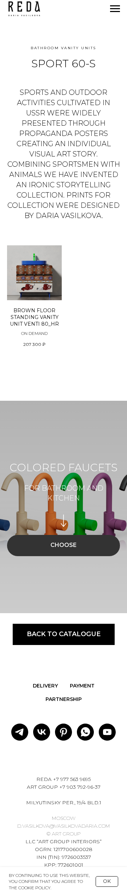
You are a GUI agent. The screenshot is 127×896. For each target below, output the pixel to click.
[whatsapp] (85, 732)
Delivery (45, 686)
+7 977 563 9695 (72, 779)
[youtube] (107, 732)
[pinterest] (63, 732)
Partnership (64, 699)
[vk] (41, 732)
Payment (82, 686)
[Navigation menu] (115, 8)
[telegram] (19, 732)
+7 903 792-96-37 (80, 787)
